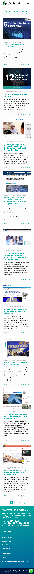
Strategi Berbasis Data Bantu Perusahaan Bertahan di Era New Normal (16, 416)
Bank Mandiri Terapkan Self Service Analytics (15, 364)
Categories (7, 12)
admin (8, 42)
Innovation (7, 537)
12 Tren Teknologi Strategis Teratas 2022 (15, 95)
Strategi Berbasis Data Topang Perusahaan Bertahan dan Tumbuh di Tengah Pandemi (15, 147)
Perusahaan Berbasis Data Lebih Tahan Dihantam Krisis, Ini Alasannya (16, 472)
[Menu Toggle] (28, 3)
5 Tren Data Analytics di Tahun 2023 (14, 46)
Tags (15, 12)
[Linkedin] (10, 531)
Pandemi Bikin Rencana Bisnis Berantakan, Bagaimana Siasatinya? (16, 311)
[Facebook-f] (2, 531)
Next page (22, 503)
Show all (27, 14)
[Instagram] (5, 531)
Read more (26, 64)
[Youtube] (8, 531)
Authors (23, 12)
